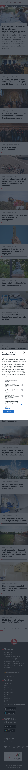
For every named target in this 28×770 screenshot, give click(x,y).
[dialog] (14, 385)
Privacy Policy (22, 417)
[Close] (24, 353)
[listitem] (14, 381)
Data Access (14, 417)
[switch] (22, 385)
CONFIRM (8, 411)
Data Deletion (5, 417)
